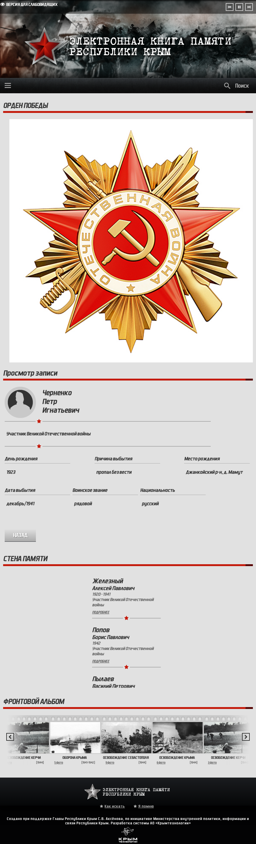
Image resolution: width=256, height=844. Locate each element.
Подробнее (100, 612)
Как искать (115, 806)
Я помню (146, 806)
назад (20, 535)
